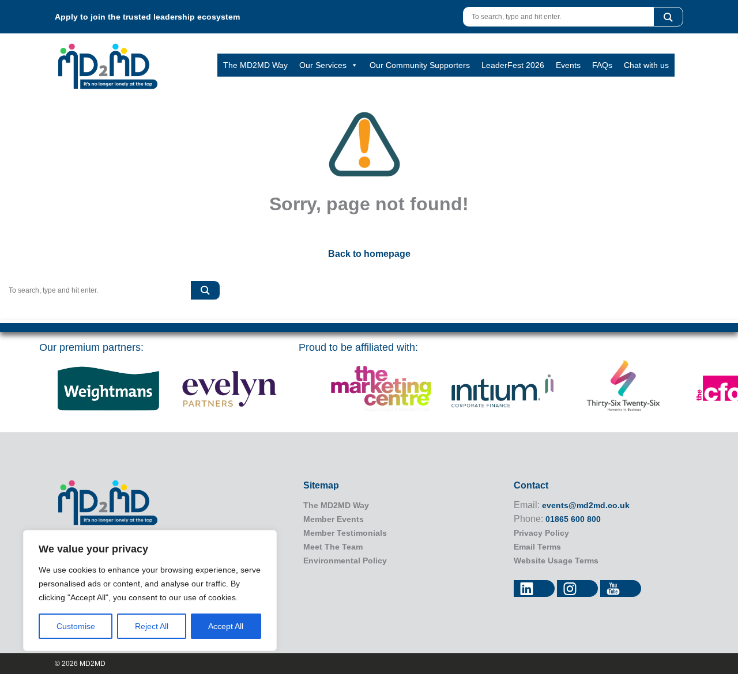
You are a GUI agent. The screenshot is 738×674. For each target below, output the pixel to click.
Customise (76, 626)
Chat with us (646, 65)
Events (568, 65)
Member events (333, 519)
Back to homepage (369, 254)
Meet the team (333, 546)
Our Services (323, 65)
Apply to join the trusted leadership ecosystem (147, 16)
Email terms (537, 546)
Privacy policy (541, 532)
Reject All (151, 626)
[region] (150, 590)
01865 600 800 (573, 519)
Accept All (225, 626)
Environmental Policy (345, 560)
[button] (668, 16)
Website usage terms (556, 560)
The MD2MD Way (255, 65)
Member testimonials (345, 532)
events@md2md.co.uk (586, 505)
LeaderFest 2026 (512, 65)
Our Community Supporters (420, 65)
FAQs (602, 65)
